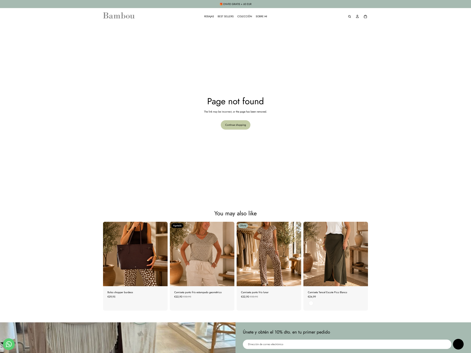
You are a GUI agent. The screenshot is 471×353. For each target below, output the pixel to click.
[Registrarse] (458, 344)
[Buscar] (350, 16)
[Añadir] (162, 280)
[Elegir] (295, 280)
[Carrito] (365, 16)
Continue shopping (235, 125)
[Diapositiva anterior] (108, 254)
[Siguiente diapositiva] (162, 254)
